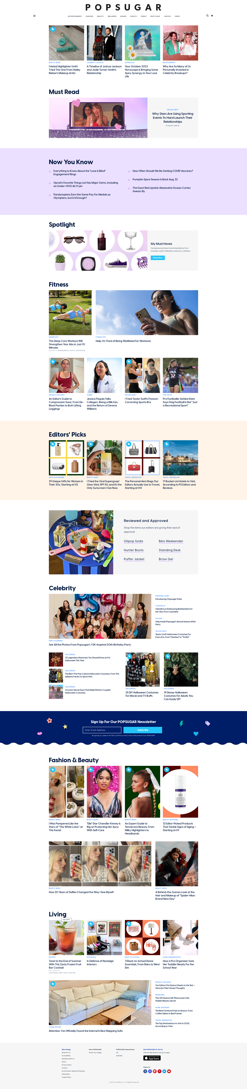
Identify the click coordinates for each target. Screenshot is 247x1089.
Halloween (70, 654)
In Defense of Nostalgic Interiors (100, 962)
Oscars (158, 618)
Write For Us (66, 1052)
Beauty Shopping (170, 820)
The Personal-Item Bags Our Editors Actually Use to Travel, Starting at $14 (142, 484)
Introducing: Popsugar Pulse (168, 599)
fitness (58, 284)
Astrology (130, 62)
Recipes (52, 957)
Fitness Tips (101, 337)
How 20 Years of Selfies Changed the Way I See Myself (81, 892)
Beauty (100, 16)
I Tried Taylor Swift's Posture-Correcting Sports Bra (142, 400)
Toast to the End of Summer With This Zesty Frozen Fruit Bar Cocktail (65, 964)
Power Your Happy (95, 1052)
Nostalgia (91, 957)
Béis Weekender (171, 541)
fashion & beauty (74, 760)
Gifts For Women (56, 477)
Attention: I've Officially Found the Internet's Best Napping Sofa (86, 1030)
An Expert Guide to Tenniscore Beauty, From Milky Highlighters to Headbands (139, 828)
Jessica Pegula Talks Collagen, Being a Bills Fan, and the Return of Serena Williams (102, 403)
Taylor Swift (130, 395)
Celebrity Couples (95, 62)
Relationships (169, 62)
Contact (64, 1068)
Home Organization (172, 957)
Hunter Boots (134, 550)
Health (133, 16)
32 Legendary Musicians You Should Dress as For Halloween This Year (87, 659)
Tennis (89, 395)
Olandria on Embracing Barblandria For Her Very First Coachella (174, 610)
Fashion (89, 16)
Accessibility (66, 1056)
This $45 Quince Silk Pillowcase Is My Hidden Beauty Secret (172, 999)
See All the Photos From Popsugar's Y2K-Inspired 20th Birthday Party (90, 644)
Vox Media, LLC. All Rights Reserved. (126, 1082)
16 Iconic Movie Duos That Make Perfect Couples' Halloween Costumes (88, 691)
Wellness (112, 16)
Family (144, 16)
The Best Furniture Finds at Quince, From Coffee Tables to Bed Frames (174, 1012)
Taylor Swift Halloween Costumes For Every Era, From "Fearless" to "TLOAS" (173, 635)
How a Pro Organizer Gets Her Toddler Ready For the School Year (178, 964)
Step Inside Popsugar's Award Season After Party (175, 623)
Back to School (132, 957)
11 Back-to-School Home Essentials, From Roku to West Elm (142, 964)
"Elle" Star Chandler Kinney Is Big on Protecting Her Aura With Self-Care (104, 827)
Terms (113, 735)
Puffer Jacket (134, 559)
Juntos (167, 16)
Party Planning (56, 641)
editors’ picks (67, 434)
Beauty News (54, 62)
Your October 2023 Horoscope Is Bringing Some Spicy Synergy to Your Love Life (141, 71)
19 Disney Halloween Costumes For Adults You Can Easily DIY (178, 696)
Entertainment (75, 16)
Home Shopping (162, 1007)
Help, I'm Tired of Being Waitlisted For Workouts (123, 341)
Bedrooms (160, 995)
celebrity (62, 588)
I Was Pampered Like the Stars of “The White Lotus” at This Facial (66, 827)
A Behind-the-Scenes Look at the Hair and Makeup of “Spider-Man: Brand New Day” (175, 895)
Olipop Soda (133, 541)
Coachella (160, 606)
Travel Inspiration (133, 477)
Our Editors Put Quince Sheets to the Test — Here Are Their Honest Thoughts (175, 986)
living (57, 914)
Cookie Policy (66, 1077)
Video (177, 16)
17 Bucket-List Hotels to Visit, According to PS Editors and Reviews (179, 484)
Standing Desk (170, 550)
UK (117, 1052)
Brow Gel (166, 559)
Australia (119, 1056)
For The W (167, 395)
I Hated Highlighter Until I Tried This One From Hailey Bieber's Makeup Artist (64, 70)
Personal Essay (162, 596)
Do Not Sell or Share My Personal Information (73, 1072)
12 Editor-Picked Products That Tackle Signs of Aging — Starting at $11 (179, 827)
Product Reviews (56, 395)
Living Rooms (55, 1027)
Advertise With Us (68, 1059)
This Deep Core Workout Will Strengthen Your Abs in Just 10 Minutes (67, 344)
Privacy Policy (124, 735)
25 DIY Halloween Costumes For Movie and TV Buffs (142, 694)
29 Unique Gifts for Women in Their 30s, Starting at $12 (66, 483)
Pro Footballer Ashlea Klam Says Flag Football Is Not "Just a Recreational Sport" (180, 402)
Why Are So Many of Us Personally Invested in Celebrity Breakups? (177, 70)
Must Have (155, 16)
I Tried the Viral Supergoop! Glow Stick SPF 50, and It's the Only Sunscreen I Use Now (104, 484)
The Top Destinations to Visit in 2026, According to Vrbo (172, 1024)
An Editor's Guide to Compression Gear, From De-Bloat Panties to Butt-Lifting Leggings (66, 403)
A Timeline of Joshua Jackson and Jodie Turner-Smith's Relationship (104, 70)
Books (123, 16)
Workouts (53, 337)
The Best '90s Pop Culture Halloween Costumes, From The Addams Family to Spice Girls (92, 675)
